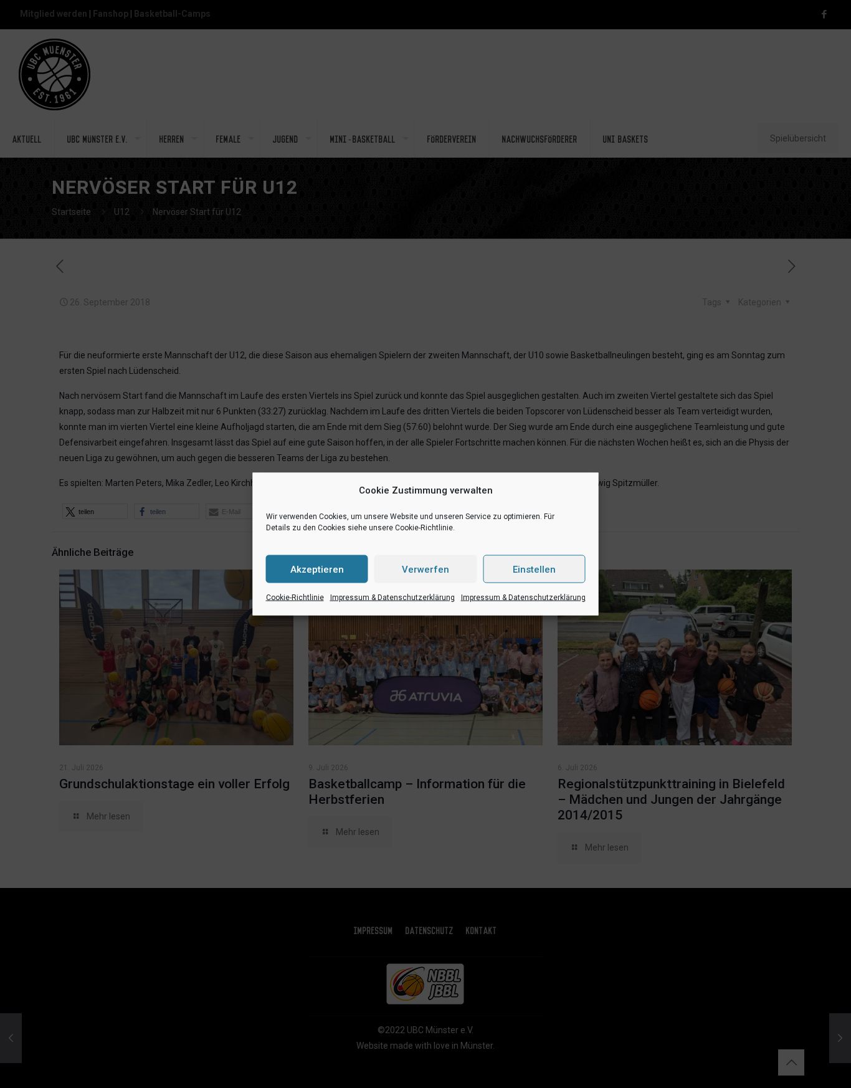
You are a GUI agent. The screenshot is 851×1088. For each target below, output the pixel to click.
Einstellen (534, 569)
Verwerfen (425, 569)
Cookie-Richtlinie (295, 597)
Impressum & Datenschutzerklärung (392, 597)
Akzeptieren (317, 569)
